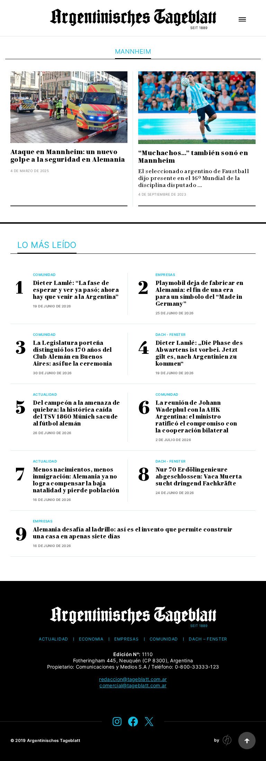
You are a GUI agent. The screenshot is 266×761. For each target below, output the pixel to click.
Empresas (165, 274)
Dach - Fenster (171, 334)
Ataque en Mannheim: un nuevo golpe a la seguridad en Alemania (67, 155)
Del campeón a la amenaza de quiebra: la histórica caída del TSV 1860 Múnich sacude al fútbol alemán (76, 413)
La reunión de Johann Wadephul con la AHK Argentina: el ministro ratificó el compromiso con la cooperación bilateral (196, 417)
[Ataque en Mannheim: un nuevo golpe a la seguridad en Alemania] (68, 107)
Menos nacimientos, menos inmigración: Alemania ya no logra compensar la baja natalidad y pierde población (76, 480)
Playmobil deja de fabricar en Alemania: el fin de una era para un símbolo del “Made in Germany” (199, 293)
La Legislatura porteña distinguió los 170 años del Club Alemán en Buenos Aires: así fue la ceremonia (72, 353)
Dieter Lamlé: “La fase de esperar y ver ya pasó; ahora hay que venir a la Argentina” (76, 290)
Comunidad (44, 274)
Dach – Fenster (208, 639)
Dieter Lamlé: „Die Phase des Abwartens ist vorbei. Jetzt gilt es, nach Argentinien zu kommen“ (199, 353)
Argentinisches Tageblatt (54, 740)
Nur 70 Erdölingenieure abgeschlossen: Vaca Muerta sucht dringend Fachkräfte (199, 476)
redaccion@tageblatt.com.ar (133, 679)
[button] (242, 19)
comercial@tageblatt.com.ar (132, 685)
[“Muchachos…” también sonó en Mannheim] (197, 107)
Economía (91, 639)
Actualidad (45, 394)
